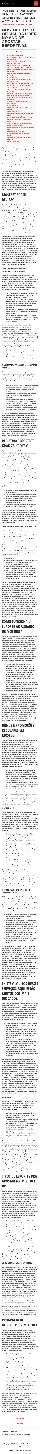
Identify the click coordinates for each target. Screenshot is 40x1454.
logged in (14, 1434)
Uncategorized (20, 24)
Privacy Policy (14, 1450)
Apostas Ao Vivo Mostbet (15, 131)
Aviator (9, 135)
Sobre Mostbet (12, 87)
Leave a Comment (8, 24)
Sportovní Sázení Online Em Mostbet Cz (20, 67)
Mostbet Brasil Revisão (15, 55)
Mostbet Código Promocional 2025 (18, 133)
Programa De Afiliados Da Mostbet (18, 95)
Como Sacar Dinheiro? (14, 111)
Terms (22, 1450)
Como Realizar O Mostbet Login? (18, 107)
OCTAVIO (20, 1446)
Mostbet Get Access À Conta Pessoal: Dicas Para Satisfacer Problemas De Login (20, 119)
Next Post (20, 1423)
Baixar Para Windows (14, 141)
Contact (28, 1450)
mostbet (25, 233)
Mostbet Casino (12, 105)
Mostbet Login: (12, 77)
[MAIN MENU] (36, 3)
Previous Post (20, 1418)
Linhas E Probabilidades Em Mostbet (19, 93)
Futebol (10, 109)
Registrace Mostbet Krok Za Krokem (19, 65)
